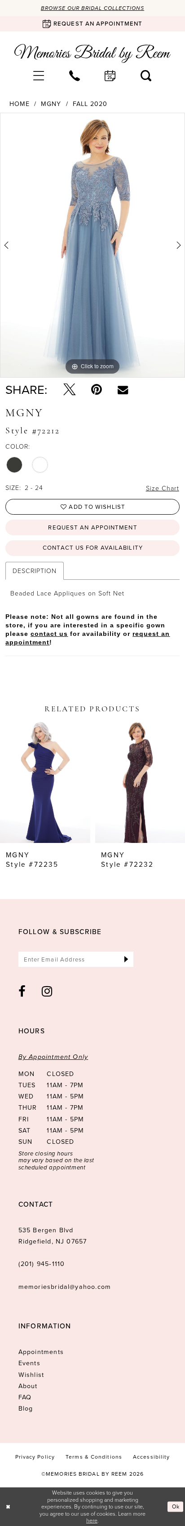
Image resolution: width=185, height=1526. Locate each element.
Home (19, 104)
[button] (39, 76)
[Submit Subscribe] (126, 959)
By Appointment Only (53, 1057)
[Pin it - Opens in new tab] (96, 390)
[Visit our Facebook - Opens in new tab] (22, 991)
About (28, 1386)
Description (35, 570)
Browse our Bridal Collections (92, 8)
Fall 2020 (90, 104)
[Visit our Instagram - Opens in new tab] (47, 991)
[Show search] (146, 76)
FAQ (25, 1397)
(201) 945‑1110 (41, 1264)
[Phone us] (74, 76)
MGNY (51, 104)
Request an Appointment (92, 527)
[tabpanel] (92, 245)
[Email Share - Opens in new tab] (123, 389)
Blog (25, 1408)
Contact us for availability (93, 547)
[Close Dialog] (8, 1507)
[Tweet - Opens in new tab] (69, 390)
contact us (49, 633)
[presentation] (45, 781)
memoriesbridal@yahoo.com (64, 1287)
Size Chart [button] (162, 488)
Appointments (41, 1352)
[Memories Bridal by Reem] (92, 53)
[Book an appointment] (110, 76)
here (91, 1520)
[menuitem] (39, 76)
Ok (176, 1507)
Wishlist (31, 1375)
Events (29, 1363)
